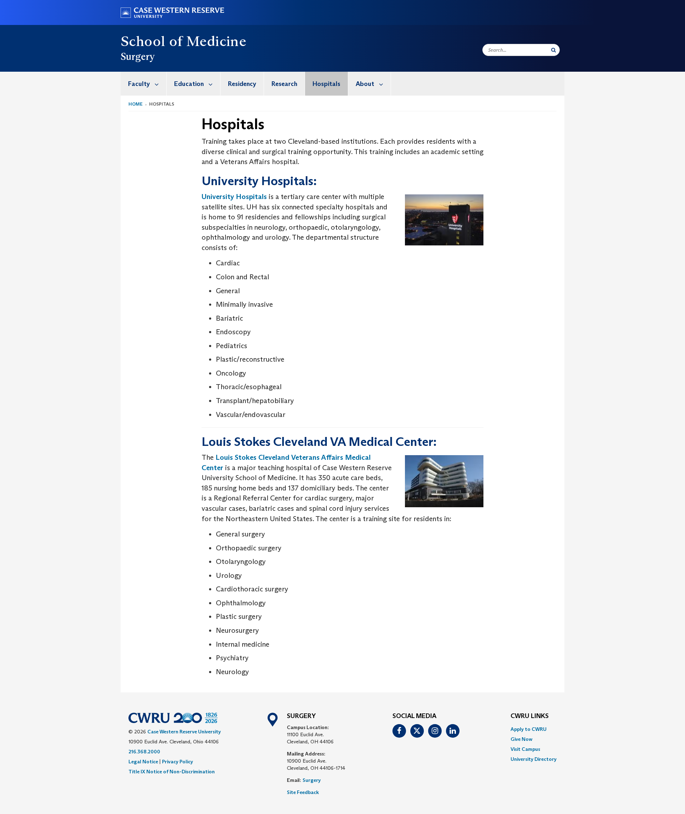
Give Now (521, 739)
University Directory (534, 759)
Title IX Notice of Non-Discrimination (171, 771)
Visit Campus (525, 749)
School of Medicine (183, 41)
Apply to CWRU (529, 729)
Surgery (312, 780)
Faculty (139, 84)
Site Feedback (303, 792)
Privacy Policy (177, 761)
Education (189, 84)
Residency (242, 84)
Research (284, 84)
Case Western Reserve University (184, 731)
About (365, 84)
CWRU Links (530, 716)
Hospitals (326, 84)
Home (135, 104)
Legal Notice (143, 761)
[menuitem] (144, 84)
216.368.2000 (144, 751)
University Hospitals (234, 196)
